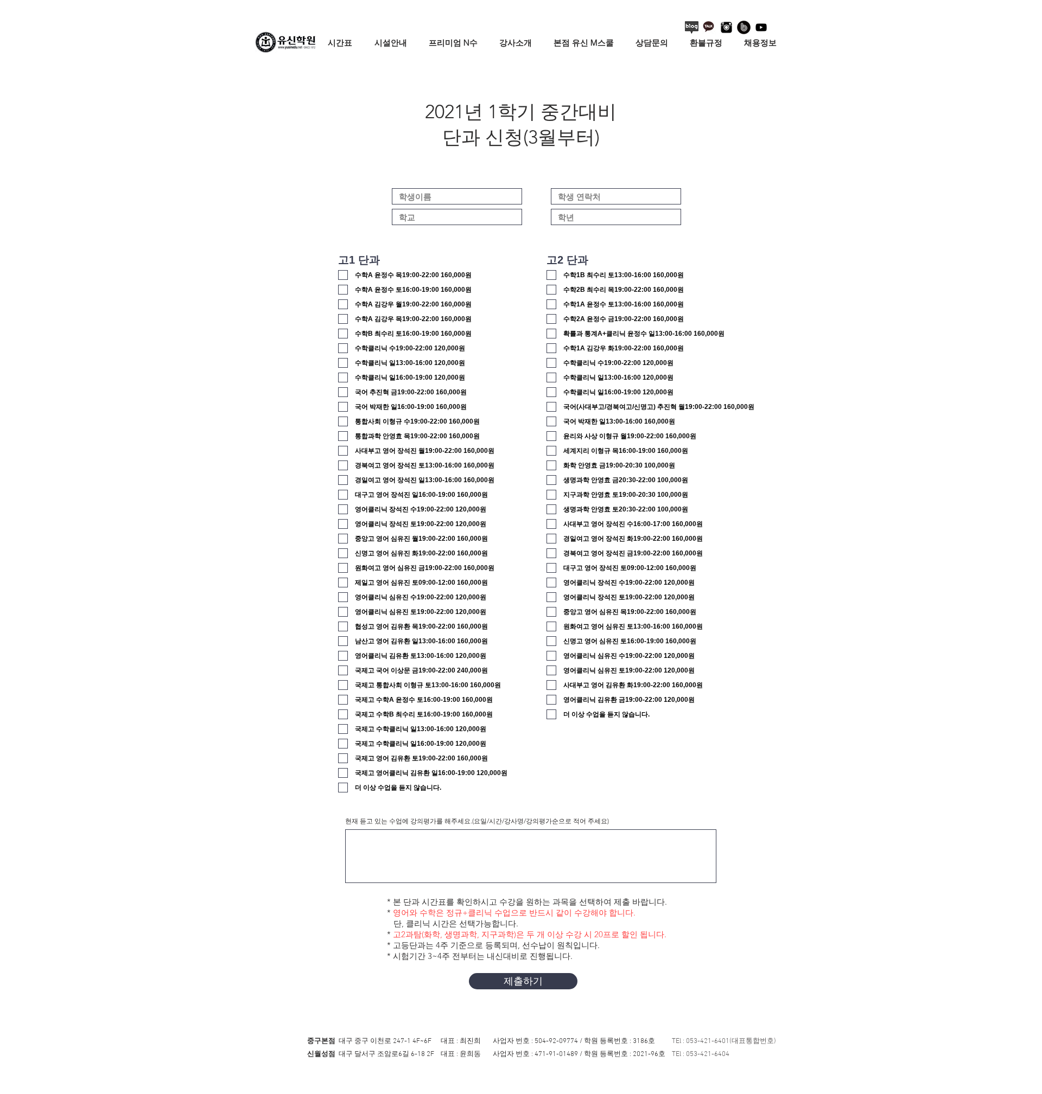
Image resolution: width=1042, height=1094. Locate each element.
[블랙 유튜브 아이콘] (761, 27)
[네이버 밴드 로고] (744, 27)
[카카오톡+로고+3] (709, 27)
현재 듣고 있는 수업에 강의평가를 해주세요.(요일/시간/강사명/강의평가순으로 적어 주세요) (477, 821)
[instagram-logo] (726, 27)
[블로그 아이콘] (691, 27)
